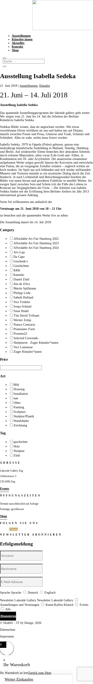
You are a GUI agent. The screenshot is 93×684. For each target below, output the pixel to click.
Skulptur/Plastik (24, 416)
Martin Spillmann (25, 288)
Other (17, 402)
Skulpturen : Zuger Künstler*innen (36, 342)
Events (4, 488)
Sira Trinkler (22, 302)
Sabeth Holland (23, 297)
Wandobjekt (21, 421)
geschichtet (21, 442)
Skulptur (19, 451)
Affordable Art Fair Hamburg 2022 (36, 238)
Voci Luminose (23, 347)
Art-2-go (19, 252)
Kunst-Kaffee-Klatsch (59, 604)
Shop (15, 50)
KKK (17, 270)
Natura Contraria (24, 324)
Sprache (5, 592)
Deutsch (33, 592)
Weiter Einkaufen (19, 679)
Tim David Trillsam (26, 315)
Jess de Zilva (22, 284)
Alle (8, 609)
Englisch (50, 592)
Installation (21, 393)
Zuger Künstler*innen (28, 351)
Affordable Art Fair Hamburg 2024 (36, 247)
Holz (17, 446)
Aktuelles (18, 43)
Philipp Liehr (22, 293)
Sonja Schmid (22, 306)
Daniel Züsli (21, 279)
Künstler (44, 85)
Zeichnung (20, 425)
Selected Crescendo (26, 338)
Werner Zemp (22, 320)
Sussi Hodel (21, 311)
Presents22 (20, 333)
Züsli (17, 455)
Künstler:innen (22, 39)
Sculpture (20, 412)
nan (16, 398)
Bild (16, 384)
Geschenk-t (21, 261)
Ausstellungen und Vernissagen (19, 604)
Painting (19, 407)
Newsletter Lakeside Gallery (18, 600)
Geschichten (21, 266)
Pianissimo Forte (24, 329)
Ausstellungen (21, 36)
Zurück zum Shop (39, 673)
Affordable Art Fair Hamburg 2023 (36, 243)
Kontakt (17, 46)
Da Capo (19, 257)
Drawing (19, 389)
